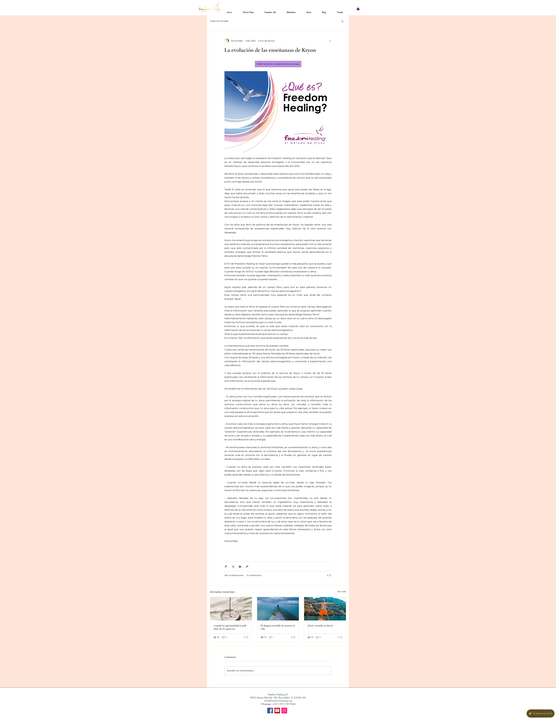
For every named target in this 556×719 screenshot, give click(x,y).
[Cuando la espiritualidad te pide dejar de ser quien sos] (231, 608)
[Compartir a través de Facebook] (225, 566)
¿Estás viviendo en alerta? (320, 625)
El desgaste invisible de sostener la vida (278, 627)
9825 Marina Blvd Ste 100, (264, 697)
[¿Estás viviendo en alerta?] (325, 608)
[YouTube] (277, 710)
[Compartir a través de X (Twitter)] (233, 566)
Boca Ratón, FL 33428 (290, 697)
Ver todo (341, 591)
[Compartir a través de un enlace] (247, 566)
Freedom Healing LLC (278, 694)
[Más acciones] (330, 41)
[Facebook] (270, 710)
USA (304, 697)
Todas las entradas (219, 21)
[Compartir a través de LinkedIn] (240, 566)
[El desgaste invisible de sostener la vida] (278, 608)
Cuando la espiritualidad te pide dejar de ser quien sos (230, 627)
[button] (358, 8)
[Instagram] (284, 710)
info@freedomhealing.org (278, 700)
